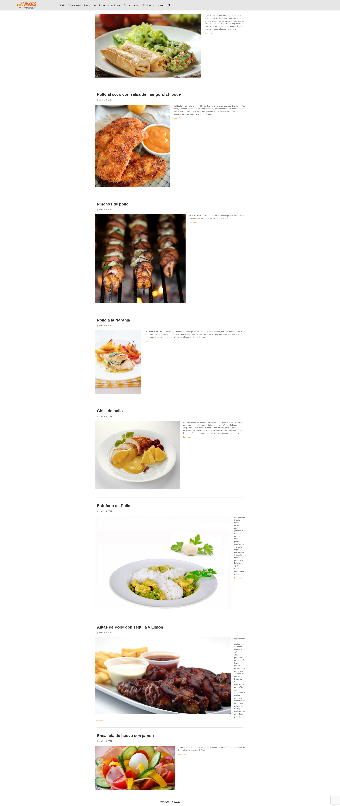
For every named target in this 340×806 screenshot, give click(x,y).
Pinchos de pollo (112, 204)
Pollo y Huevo (90, 5)
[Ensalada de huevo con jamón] (135, 767)
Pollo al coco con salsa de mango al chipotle (139, 94)
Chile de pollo (110, 411)
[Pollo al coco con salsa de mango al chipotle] (132, 146)
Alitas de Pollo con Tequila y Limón (130, 627)
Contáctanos (158, 5)
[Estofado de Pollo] (163, 563)
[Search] (168, 5)
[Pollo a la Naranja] (118, 362)
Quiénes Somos (74, 5)
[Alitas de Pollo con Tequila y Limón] (163, 675)
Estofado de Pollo (113, 505)
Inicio (62, 5)
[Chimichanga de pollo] (148, 46)
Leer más (208, 33)
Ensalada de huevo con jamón (125, 735)
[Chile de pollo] (137, 455)
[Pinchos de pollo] (140, 259)
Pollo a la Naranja (113, 320)
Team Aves (104, 5)
